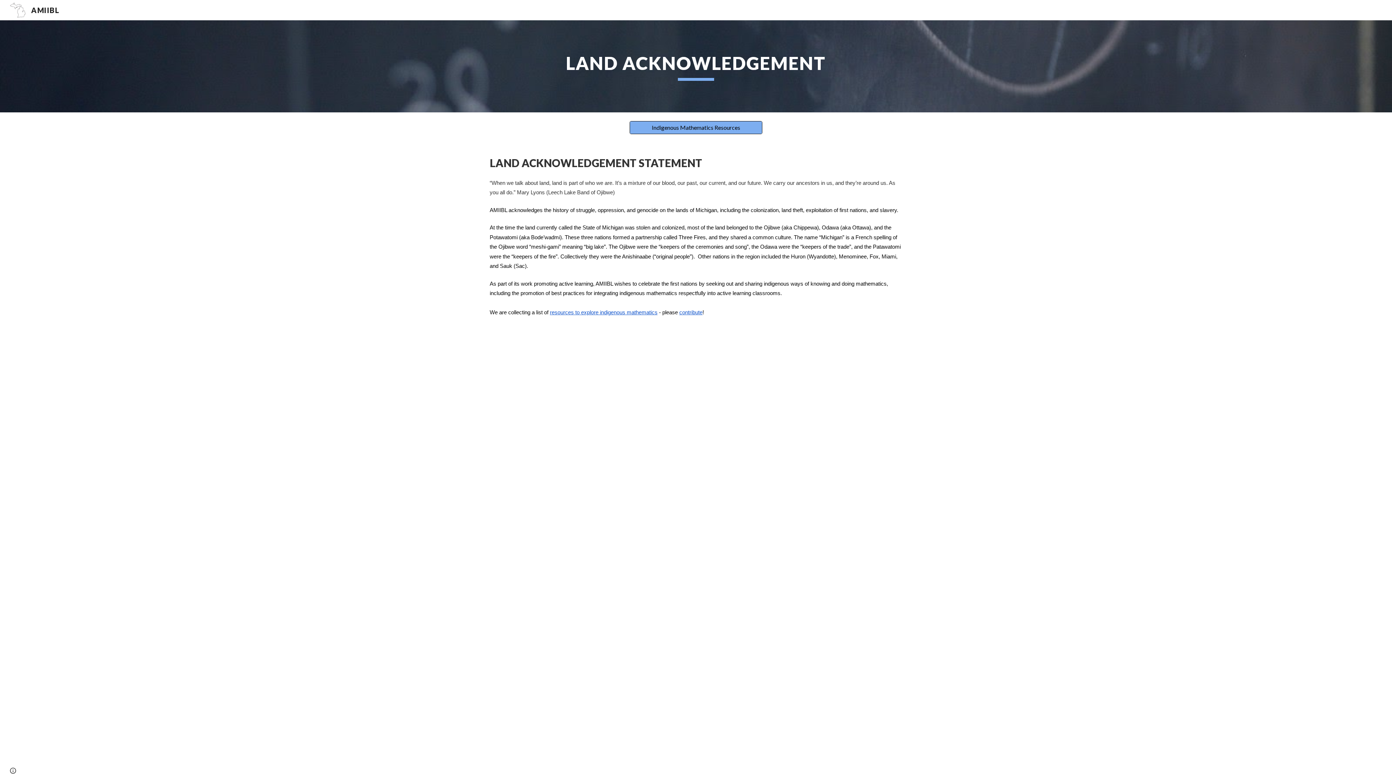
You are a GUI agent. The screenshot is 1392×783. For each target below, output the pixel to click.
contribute (691, 312)
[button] (13, 771)
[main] (696, 66)
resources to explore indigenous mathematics (604, 312)
